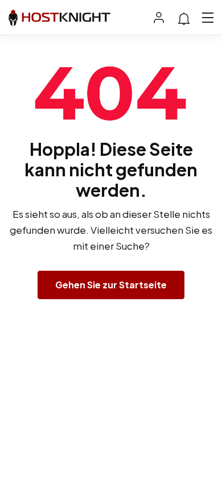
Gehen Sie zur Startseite (111, 285)
